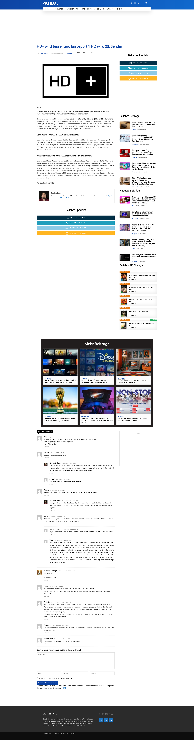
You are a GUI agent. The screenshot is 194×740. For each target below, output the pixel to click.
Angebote (134, 157)
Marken (134, 129)
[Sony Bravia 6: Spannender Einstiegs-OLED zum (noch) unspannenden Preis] (125, 214)
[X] (135, 3)
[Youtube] (138, 3)
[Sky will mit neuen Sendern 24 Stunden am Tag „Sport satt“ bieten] (134, 400)
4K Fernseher (135, 187)
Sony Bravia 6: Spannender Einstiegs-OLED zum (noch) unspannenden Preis (142, 214)
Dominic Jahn (44, 53)
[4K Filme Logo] (53, 3)
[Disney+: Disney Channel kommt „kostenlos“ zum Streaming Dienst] (97, 362)
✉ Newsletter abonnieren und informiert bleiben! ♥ (55, 678)
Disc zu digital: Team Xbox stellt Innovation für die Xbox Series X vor (144, 256)
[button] (146, 3)
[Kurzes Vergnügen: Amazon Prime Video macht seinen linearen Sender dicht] (60, 362)
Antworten (47, 446)
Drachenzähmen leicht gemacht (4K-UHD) (141, 324)
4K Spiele (134, 233)
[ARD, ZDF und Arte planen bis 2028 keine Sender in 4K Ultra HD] (134, 362)
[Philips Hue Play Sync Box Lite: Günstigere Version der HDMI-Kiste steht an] (125, 125)
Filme (133, 205)
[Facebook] (131, 3)
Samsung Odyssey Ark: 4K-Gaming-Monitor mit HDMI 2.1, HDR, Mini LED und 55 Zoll (97, 420)
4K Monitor (85, 416)
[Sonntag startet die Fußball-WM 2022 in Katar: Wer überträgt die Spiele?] (60, 400)
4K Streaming (135, 144)
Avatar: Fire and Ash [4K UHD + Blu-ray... (141, 288)
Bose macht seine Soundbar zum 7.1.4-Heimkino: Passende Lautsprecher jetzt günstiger (143, 152)
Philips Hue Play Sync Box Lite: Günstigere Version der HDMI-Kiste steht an (143, 124)
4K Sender (69, 53)
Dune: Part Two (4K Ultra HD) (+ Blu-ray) (141, 300)
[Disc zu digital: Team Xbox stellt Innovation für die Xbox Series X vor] (125, 257)
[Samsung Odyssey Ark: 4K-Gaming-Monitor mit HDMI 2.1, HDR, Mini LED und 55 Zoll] (97, 400)
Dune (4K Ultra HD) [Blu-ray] (138, 311)
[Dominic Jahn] (44, 196)
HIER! (64, 688)
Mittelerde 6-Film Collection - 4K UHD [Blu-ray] (142, 276)
